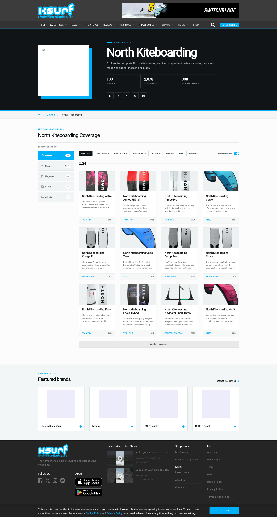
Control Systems (102, 153)
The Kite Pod (92, 25)
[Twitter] (118, 95)
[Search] (213, 25)
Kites (181, 153)
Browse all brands (226, 381)
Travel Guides (146, 25)
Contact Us (181, 487)
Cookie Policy (214, 481)
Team (210, 466)
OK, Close (224, 510)
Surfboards (156, 153)
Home (42, 25)
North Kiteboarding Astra (97, 196)
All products (85, 153)
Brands (166, 25)
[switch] (227, 153)
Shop (196, 25)
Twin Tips (170, 153)
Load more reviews (158, 344)
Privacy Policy (215, 489)
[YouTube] (62, 481)
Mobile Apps (214, 459)
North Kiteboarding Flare (96, 309)
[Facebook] (110, 95)
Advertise (212, 452)
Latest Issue (56, 25)
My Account (182, 452)
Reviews (107, 25)
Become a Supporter (186, 459)
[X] (47, 481)
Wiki (209, 474)
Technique (125, 25)
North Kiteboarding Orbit (220, 309)
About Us (180, 479)
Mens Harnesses (140, 153)
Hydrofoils (193, 153)
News (74, 25)
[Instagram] (126, 95)
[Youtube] (135, 95)
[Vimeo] (143, 95)
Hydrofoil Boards (121, 153)
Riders (181, 25)
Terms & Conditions (218, 496)
